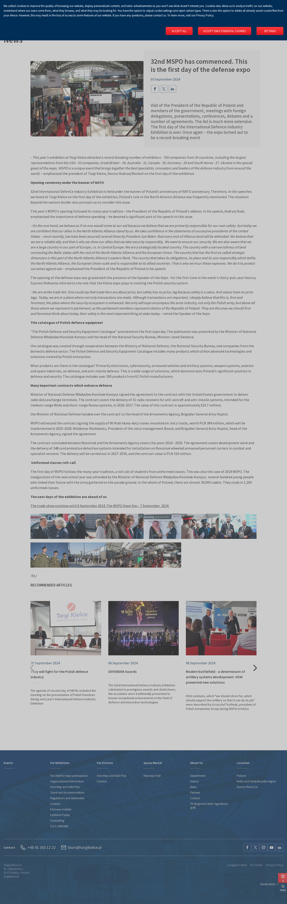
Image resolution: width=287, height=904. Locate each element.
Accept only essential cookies (224, 31)
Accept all (179, 31)
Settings (270, 31)
